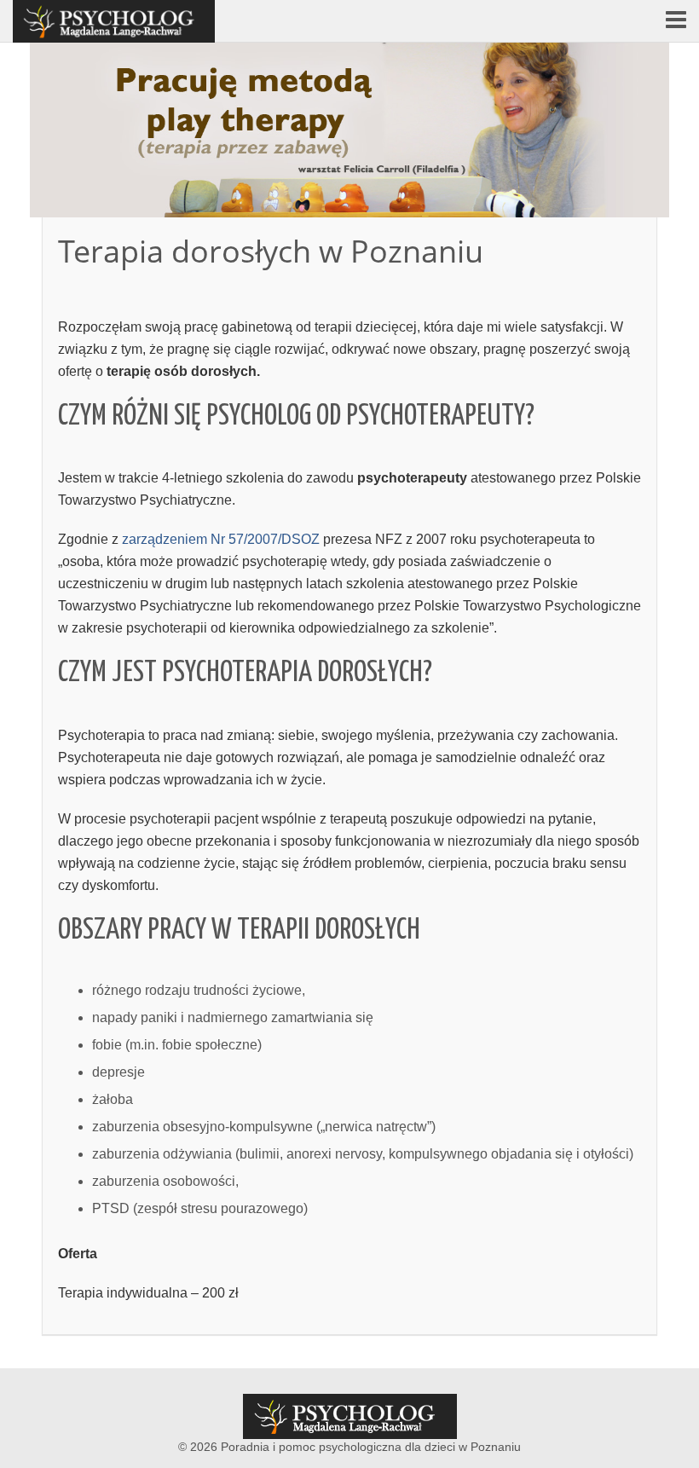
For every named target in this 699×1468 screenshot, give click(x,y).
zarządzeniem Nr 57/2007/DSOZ (222, 539)
